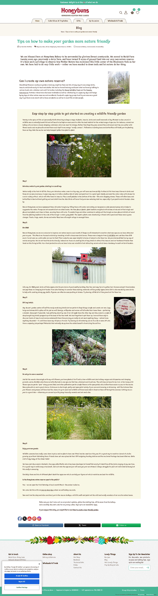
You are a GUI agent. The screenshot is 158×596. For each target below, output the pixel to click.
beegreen (39, 46)
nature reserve (61, 46)
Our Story (77, 557)
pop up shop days (47, 490)
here (95, 505)
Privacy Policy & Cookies (129, 590)
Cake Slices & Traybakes (58, 21)
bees (44, 46)
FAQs (76, 565)
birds (47, 46)
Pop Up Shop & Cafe (111, 565)
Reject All (22, 581)
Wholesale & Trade (115, 21)
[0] (137, 12)
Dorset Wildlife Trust (72, 90)
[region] (22, 577)
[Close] (39, 564)
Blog (106, 560)
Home (37, 21)
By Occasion (94, 21)
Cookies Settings (21, 587)
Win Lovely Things (111, 562)
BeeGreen (77, 560)
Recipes (107, 557)
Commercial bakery (81, 46)
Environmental (91, 46)
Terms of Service (150, 594)
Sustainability (100, 46)
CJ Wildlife (111, 235)
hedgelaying (53, 46)
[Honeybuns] (54, 12)
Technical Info (79, 562)
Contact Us (78, 568)
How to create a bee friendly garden (85, 510)
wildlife (69, 46)
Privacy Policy (141, 594)
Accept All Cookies (22, 576)
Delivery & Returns (49, 557)
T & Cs (142, 590)
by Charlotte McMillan (26, 46)
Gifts (79, 21)
